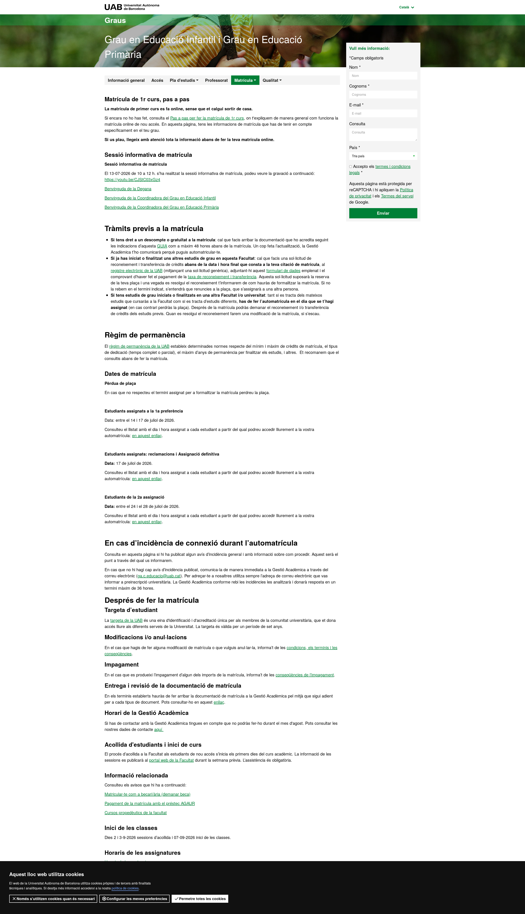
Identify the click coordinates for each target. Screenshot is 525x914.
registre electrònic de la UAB (136, 270)
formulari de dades (283, 270)
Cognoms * (359, 86)
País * (354, 147)
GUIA (162, 246)
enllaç (219, 702)
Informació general (126, 80)
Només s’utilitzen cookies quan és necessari (56, 898)
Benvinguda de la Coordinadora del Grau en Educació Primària (162, 207)
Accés (157, 80)
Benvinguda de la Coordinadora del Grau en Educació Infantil (160, 198)
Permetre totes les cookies (202, 898)
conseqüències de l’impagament (305, 675)
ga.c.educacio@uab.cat (159, 576)
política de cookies (125, 888)
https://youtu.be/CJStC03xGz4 (132, 179)
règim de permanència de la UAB (139, 346)
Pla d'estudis (182, 80)
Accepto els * (380, 169)
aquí (158, 729)
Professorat (216, 80)
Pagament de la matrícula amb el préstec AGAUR (150, 803)
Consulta (357, 124)
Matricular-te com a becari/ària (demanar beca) (148, 794)
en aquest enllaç (147, 435)
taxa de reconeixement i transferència (222, 276)
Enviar (383, 213)
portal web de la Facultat (171, 760)
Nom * (355, 67)
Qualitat (270, 80)
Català (409, 7)
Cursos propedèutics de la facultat (136, 812)
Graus (115, 20)
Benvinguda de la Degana (128, 188)
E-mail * (356, 105)
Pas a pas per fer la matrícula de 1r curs (207, 118)
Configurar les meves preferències (137, 898)
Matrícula (243, 80)
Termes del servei (397, 196)
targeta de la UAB (126, 620)
